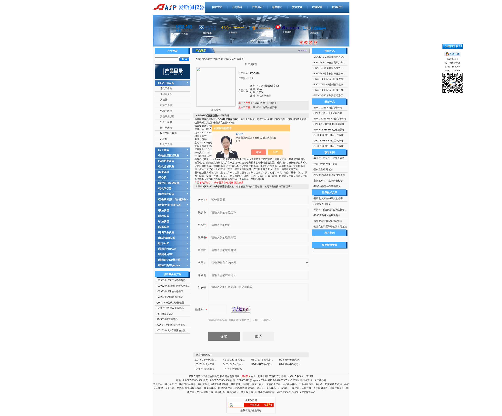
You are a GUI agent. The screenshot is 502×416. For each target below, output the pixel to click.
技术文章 (297, 7)
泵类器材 (164, 171)
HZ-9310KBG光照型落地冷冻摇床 (174, 285)
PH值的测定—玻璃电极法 (327, 186)
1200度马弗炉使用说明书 (327, 215)
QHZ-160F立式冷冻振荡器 (170, 302)
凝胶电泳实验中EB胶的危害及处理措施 (334, 198)
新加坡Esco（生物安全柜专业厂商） (333, 180)
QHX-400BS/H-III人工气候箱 (329, 135)
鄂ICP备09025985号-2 (279, 380)
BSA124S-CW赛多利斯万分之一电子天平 (335, 62)
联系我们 (337, 7)
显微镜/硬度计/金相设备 (172, 199)
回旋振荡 (238, 182)
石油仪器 (164, 221)
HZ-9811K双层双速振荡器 (170, 308)
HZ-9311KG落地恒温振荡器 (209, 369)
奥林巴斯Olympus (169, 265)
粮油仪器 (164, 210)
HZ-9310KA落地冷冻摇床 (169, 297)
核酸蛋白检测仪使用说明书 (328, 220)
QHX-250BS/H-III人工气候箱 (329, 146)
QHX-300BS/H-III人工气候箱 (329, 140)
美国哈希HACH (167, 248)
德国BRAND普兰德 (169, 259)
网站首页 (217, 7)
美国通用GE (166, 254)
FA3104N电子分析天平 (265, 107)
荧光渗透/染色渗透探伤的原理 (329, 175)
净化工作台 (166, 88)
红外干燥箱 (166, 122)
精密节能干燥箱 (168, 133)
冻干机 (163, 138)
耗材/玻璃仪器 (167, 237)
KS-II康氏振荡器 (164, 313)
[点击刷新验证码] (240, 309)
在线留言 (317, 7)
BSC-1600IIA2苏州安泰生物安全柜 (332, 84)
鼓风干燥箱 (166, 105)
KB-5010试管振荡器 (167, 319)
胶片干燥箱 (166, 127)
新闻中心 (277, 7)
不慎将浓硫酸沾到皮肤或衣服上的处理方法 (336, 209)
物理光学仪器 (166, 193)
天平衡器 (164, 149)
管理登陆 (297, 380)
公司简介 (237, 7)
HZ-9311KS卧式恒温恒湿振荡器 (268, 364)
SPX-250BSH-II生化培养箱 (328, 113)
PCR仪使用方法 (322, 204)
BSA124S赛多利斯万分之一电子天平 (333, 68)
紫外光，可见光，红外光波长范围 (331, 158)
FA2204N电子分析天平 (265, 102)
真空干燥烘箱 (167, 116)
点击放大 (216, 109)
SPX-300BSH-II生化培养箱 (328, 107)
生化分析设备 (166, 166)
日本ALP (164, 243)
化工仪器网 (320, 380)
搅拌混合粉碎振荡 (169, 182)
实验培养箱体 (166, 160)
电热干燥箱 (166, 110)
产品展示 (257, 7)
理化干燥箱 (166, 144)
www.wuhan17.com (287, 392)
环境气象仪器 (166, 232)
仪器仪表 (164, 226)
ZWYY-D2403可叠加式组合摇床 (173, 325)
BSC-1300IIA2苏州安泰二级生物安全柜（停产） (339, 90)
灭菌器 (163, 99)
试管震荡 (218, 182)
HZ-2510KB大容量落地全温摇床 (173, 330)
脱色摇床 (228, 182)
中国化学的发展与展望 (325, 164)
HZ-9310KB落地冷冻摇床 (169, 291)
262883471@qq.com (248, 380)
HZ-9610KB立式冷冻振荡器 (171, 280)
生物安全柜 (166, 94)
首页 (198, 58)
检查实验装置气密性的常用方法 (330, 226)
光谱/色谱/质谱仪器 (170, 204)
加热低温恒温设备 (169, 155)
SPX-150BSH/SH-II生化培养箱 (330, 118)
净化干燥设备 (166, 83)
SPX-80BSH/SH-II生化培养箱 (329, 124)
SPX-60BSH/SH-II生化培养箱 (329, 129)
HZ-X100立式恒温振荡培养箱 (238, 369)
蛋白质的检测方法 (323, 169)
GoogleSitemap (306, 392)
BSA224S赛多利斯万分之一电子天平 (333, 73)
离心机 (162, 177)
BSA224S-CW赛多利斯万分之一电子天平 (335, 57)
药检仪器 (164, 215)
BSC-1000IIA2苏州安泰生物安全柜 (332, 79)
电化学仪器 (165, 188)
